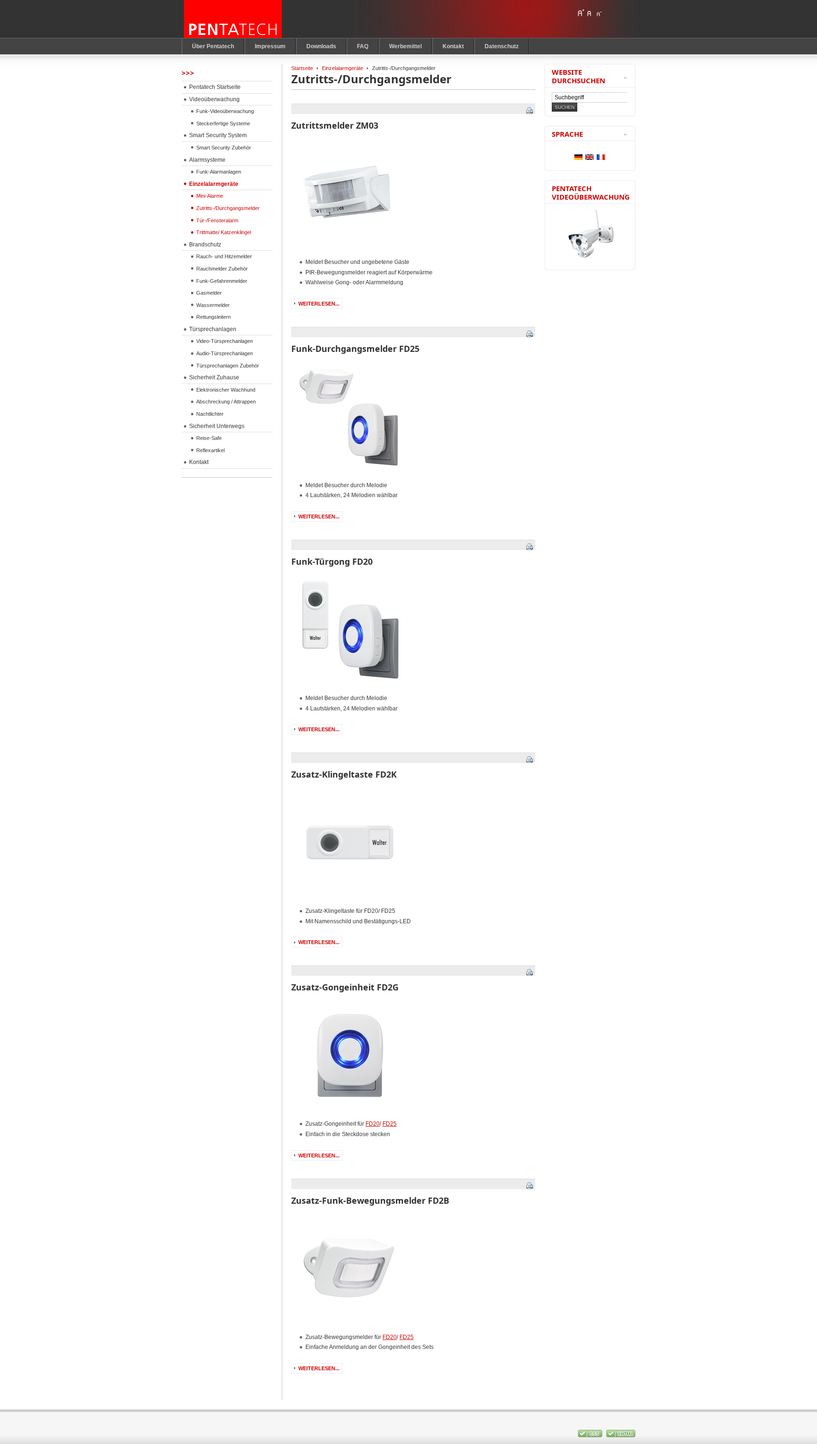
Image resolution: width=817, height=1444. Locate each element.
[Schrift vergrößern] (580, 13)
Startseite (302, 68)
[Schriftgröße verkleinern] (598, 13)
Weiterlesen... (318, 303)
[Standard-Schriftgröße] (589, 13)
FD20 (372, 1123)
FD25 (389, 1123)
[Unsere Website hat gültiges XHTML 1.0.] (620, 1435)
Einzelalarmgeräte (342, 68)
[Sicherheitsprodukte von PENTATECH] (233, 19)
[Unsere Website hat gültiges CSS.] (591, 1435)
